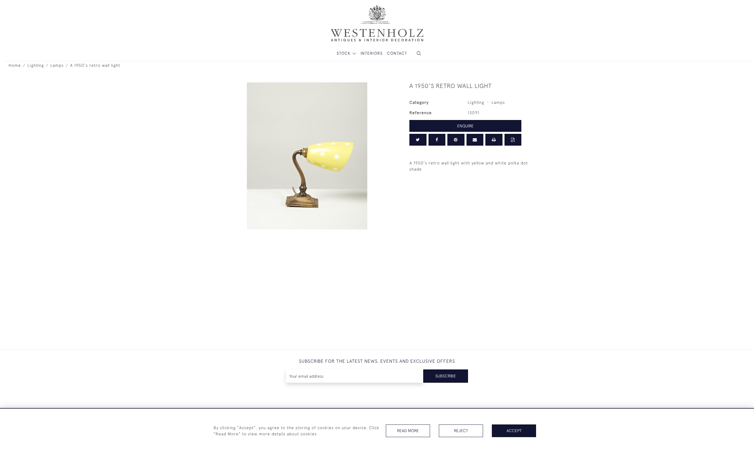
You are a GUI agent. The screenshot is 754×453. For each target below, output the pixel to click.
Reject (461, 430)
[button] (419, 53)
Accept (514, 430)
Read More (408, 430)
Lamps (57, 65)
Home (15, 65)
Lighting (35, 65)
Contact (397, 53)
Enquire (465, 126)
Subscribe (445, 376)
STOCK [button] (344, 53)
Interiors (372, 53)
